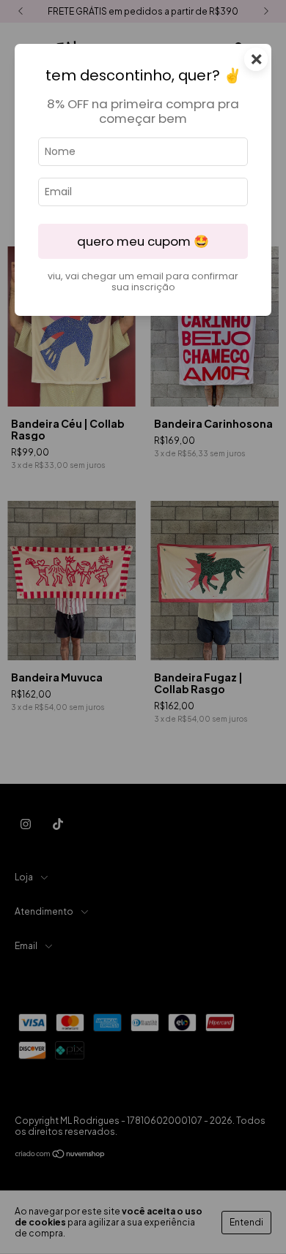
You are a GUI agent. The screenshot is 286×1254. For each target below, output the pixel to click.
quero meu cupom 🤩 (143, 241)
